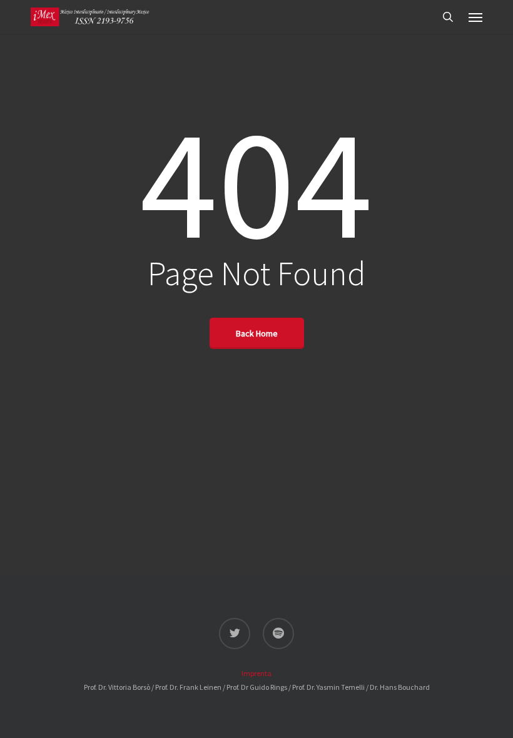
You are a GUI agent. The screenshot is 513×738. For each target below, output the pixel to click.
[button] (475, 17)
